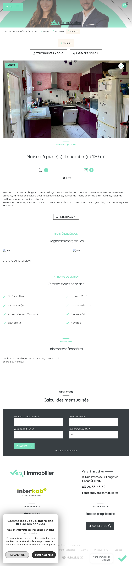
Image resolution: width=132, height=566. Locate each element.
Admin (84, 549)
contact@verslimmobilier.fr (100, 492)
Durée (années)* (77, 416)
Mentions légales (67, 549)
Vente (46, 31)
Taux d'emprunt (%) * (79, 428)
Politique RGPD (101, 549)
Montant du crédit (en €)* (26, 416)
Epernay (59, 31)
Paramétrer (17, 554)
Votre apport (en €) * (24, 428)
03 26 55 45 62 (93, 487)
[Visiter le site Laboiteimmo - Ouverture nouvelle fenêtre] (71, 557)
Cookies (118, 550)
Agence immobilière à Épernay (21, 31)
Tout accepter (44, 554)
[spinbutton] (93, 434)
